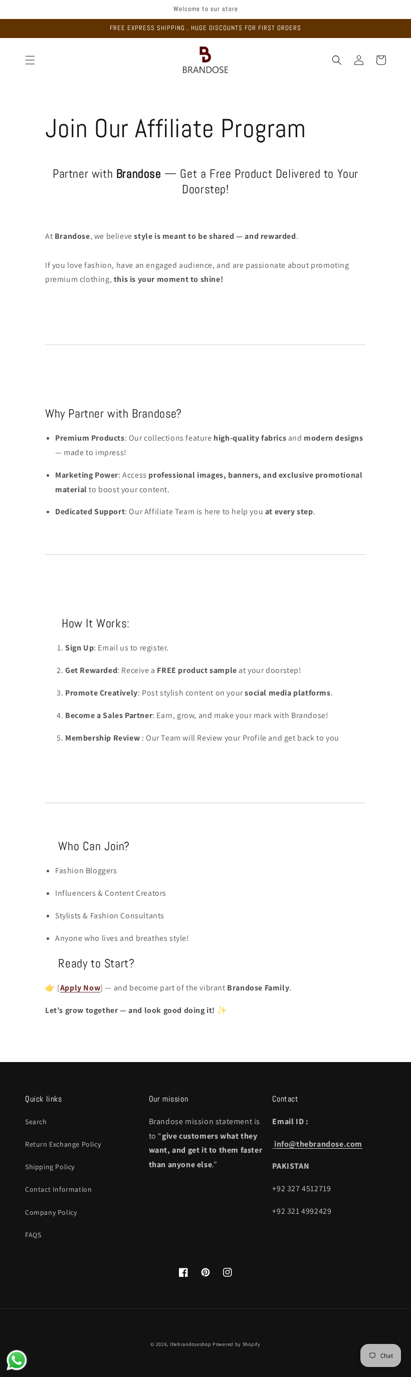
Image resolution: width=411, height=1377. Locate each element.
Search (36, 1121)
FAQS (33, 1234)
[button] (30, 60)
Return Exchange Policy (63, 1144)
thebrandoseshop (191, 1344)
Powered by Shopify (237, 1344)
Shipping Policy (50, 1166)
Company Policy (51, 1212)
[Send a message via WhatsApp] (17, 1360)
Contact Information (58, 1189)
